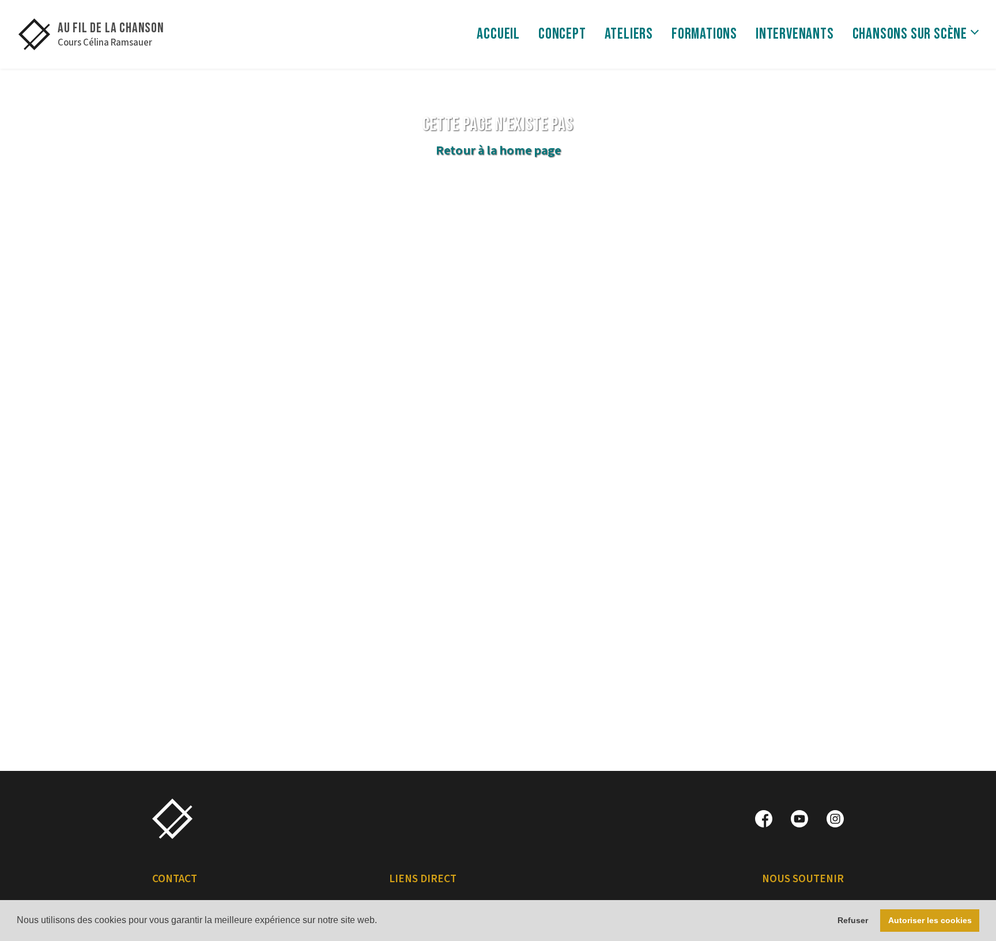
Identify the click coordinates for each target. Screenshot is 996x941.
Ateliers (629, 34)
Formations (704, 34)
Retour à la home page (498, 150)
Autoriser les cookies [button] (930, 920)
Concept (562, 34)
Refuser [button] (852, 920)
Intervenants (795, 34)
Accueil (498, 34)
